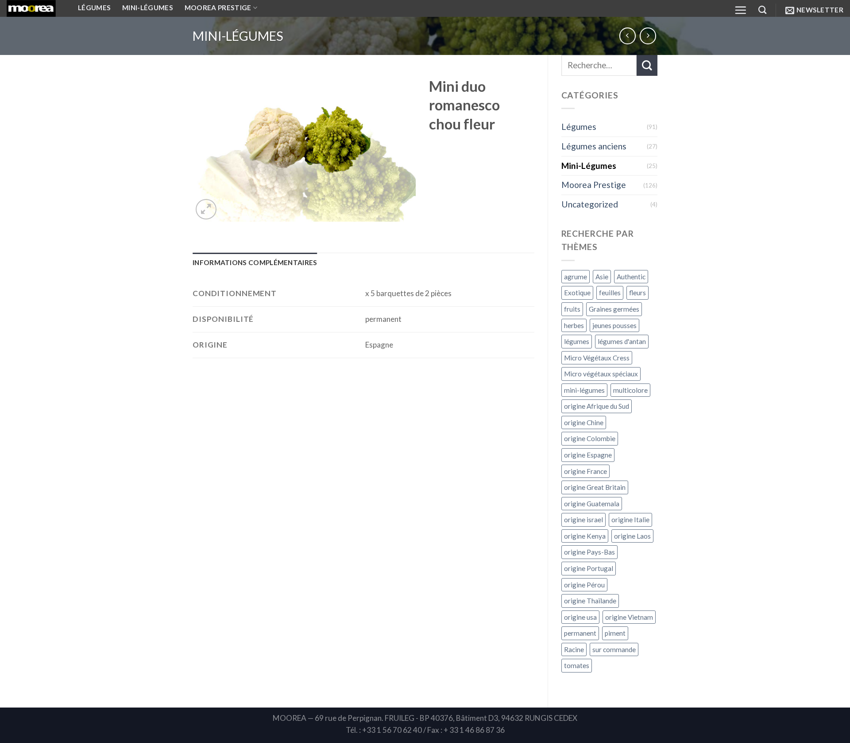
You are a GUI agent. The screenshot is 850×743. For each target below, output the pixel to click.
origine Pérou (584, 585)
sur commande (614, 649)
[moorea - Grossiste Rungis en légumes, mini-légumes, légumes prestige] (36, 8)
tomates (576, 665)
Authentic (631, 277)
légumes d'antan (622, 341)
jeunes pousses (614, 325)
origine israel (583, 520)
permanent (580, 633)
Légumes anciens (593, 146)
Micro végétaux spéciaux (601, 374)
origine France (585, 471)
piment (615, 633)
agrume (575, 277)
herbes (574, 325)
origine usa (580, 617)
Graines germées (614, 309)
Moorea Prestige (593, 185)
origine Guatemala (591, 504)
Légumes (578, 126)
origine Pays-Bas (589, 552)
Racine (574, 649)
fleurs (637, 293)
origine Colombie (589, 438)
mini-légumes (584, 390)
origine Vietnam (629, 617)
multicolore (630, 390)
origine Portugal (588, 568)
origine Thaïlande (590, 601)
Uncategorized (589, 204)
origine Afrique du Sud (596, 406)
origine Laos (632, 536)
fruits (572, 309)
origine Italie (630, 520)
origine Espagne (588, 455)
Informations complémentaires (255, 262)
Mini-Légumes (238, 35)
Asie (601, 277)
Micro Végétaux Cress (597, 358)
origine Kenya (585, 536)
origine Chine (583, 422)
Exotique (577, 293)
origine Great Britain (595, 487)
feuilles (610, 293)
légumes (576, 341)
